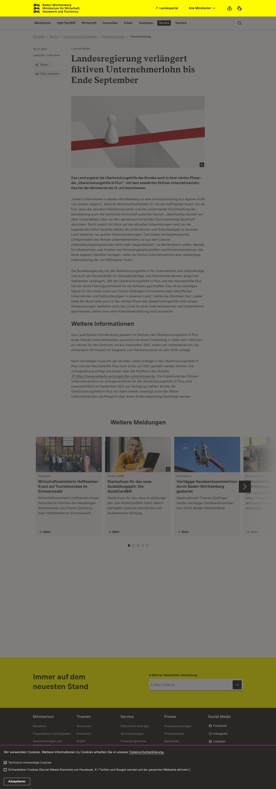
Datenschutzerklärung (147, 752)
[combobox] (202, 8)
